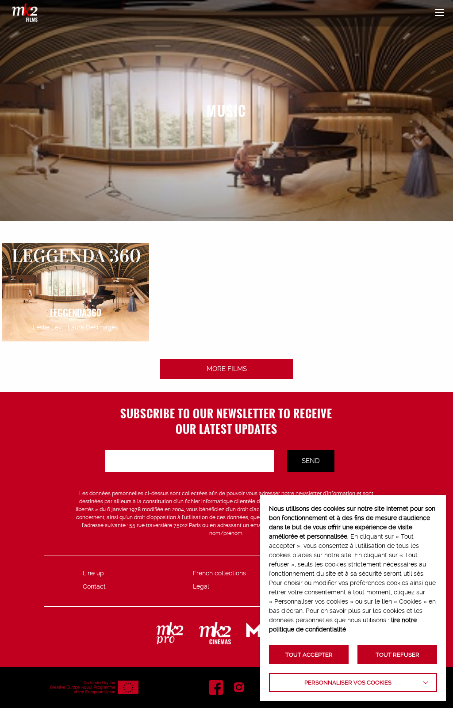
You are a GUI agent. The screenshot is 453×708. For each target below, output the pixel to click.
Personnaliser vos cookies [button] (348, 682)
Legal (201, 586)
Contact (94, 586)
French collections (219, 573)
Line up (93, 573)
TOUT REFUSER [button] (397, 654)
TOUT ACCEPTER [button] (309, 654)
